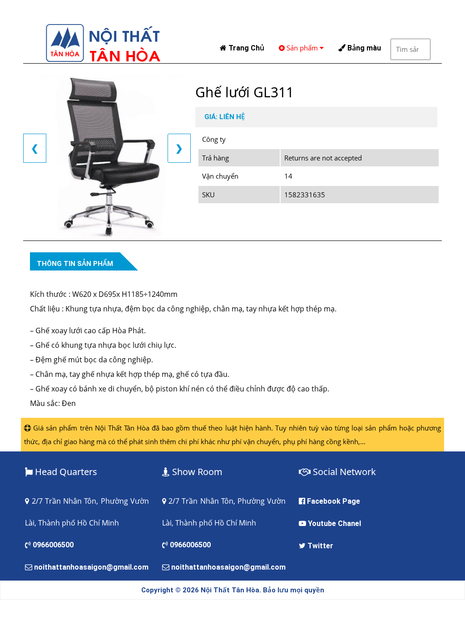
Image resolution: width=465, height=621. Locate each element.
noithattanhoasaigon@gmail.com (91, 567)
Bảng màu (363, 48)
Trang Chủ (245, 48)
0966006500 (53, 545)
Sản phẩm (302, 47)
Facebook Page (333, 501)
